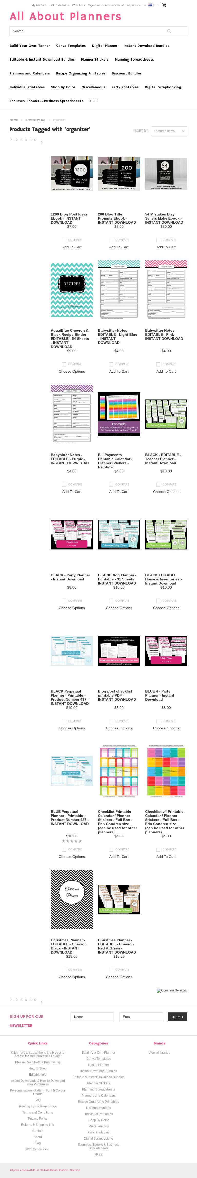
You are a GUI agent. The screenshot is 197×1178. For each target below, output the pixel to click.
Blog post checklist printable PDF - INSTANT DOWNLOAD (117, 695)
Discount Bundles (127, 73)
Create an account (112, 5)
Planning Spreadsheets (134, 59)
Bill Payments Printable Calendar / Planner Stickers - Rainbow (115, 461)
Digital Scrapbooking (163, 87)
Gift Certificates (59, 5)
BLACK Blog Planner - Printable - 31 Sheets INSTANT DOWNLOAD (117, 579)
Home (14, 119)
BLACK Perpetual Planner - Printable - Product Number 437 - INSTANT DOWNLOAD (70, 697)
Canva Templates (71, 46)
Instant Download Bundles (146, 46)
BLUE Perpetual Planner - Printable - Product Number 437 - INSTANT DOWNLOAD (70, 817)
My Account (39, 5)
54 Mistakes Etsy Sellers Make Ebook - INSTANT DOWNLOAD (164, 218)
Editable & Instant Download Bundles (42, 59)
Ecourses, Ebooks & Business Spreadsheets (46, 101)
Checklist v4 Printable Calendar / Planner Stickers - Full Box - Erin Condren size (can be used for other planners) (164, 821)
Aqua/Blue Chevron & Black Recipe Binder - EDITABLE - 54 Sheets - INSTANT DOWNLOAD (70, 338)
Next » (42, 142)
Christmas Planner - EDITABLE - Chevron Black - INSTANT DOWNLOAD (69, 946)
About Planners (66, 17)
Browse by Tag (35, 119)
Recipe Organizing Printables (80, 73)
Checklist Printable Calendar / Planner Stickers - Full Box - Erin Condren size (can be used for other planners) (117, 821)
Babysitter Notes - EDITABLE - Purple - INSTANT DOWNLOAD (70, 459)
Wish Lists (78, 5)
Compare (75, 239)
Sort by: (142, 131)
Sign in (92, 5)
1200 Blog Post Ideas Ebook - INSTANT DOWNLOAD (69, 218)
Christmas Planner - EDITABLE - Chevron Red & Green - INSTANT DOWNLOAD (117, 946)
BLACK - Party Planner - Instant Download (70, 577)
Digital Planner (104, 46)
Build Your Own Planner (30, 46)
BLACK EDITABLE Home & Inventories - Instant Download (163, 579)
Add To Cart (72, 247)
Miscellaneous (93, 87)
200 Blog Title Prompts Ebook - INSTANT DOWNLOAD (117, 218)
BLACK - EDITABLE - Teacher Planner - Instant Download (163, 459)
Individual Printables (27, 87)
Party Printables (125, 87)
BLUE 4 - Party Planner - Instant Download (159, 695)
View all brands (159, 1052)
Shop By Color (63, 87)
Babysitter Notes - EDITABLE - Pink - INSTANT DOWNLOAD (164, 334)
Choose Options (72, 371)
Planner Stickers (95, 59)
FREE (93, 101)
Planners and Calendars (30, 73)
